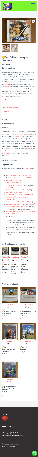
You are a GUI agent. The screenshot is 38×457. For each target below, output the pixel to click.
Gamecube (14, 182)
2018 (13, 214)
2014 (31, 204)
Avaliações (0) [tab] (6, 127)
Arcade (15, 175)
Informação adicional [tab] (8, 123)
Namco (17, 136)
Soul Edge (9, 175)
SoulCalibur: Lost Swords (13, 204)
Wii (20, 192)
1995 (26, 175)
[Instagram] (3, 414)
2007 (23, 192)
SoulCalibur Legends (12, 192)
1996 (30, 175)
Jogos (24, 105)
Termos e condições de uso (10, 444)
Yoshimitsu (7, 84)
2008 (31, 194)
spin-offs (28, 168)
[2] (14, 187)
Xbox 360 (26, 194)
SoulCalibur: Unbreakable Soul (14, 207)
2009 (12, 199)
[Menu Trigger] (32, 3)
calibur (9, 107)
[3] (34, 204)
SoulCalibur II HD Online (15, 185)
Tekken (6, 86)
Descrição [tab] (5, 120)
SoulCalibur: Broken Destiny (14, 197)
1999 (30, 178)
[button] (33, 21)
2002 (19, 182)
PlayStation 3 (19, 194)
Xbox (8, 182)
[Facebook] (6, 414)
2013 (12, 187)
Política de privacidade (8, 446)
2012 (31, 202)
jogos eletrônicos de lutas (22, 134)
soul (12, 107)
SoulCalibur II (10, 180)
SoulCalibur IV (6, 153)
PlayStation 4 (19, 211)
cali (6, 107)
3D (29, 148)
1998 (27, 178)
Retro (28, 105)
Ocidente (23, 139)
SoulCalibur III (10, 190)
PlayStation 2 (24, 190)
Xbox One (26, 211)
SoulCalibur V (10, 202)
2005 (30, 190)
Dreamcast (19, 105)
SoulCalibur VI (10, 211)
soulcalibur (17, 107)
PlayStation (21, 175)
